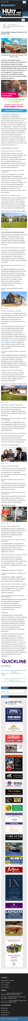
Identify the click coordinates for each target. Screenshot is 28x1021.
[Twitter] (12, 5)
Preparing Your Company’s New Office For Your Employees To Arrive (14, 679)
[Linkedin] (8, 5)
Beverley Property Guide (7, 670)
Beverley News (4, 1008)
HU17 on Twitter (4, 985)
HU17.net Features (12, 24)
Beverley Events (4, 1014)
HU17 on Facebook (5, 982)
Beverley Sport (4, 1010)
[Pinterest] (10, 5)
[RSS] (4, 5)
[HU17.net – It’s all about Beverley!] (12, 12)
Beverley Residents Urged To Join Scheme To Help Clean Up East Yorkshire (12, 993)
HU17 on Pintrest (5, 987)
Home (4, 24)
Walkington (13, 672)
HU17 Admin (7, 36)
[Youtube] (6, 5)
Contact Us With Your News (7, 980)
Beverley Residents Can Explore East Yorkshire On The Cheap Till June (13, 997)
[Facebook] (14, 5)
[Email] (2, 5)
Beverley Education (5, 1012)
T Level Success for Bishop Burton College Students (14, 681)
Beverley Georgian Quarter (20, 670)
